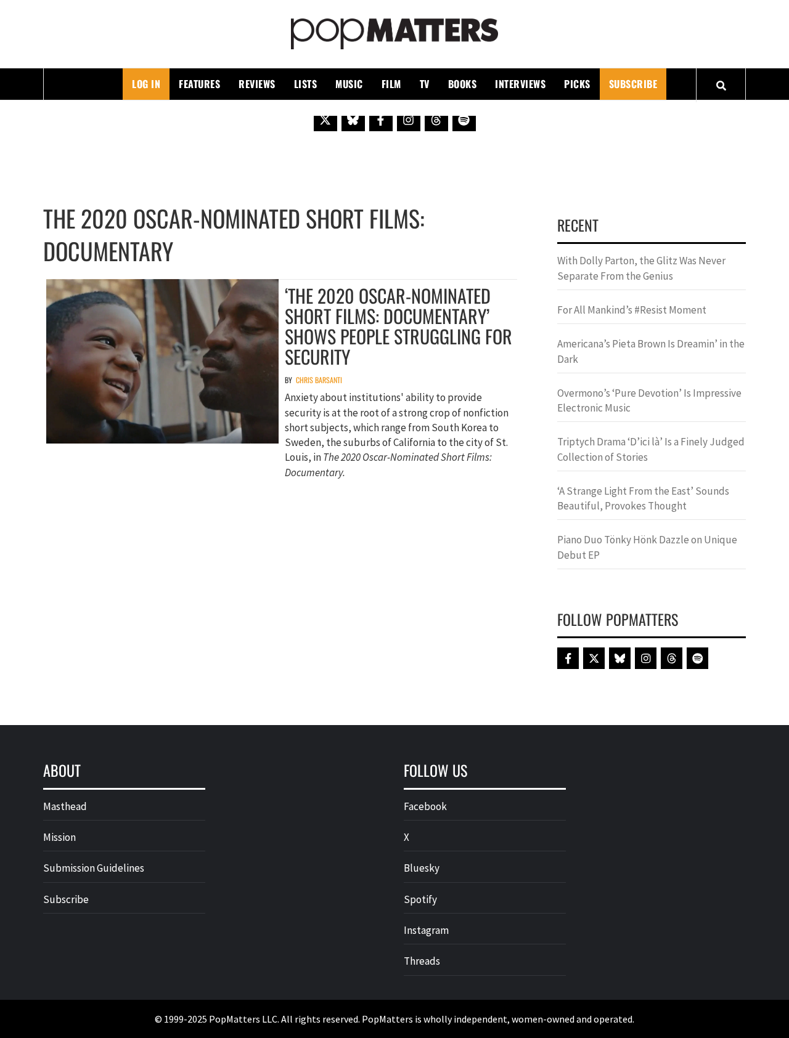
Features (199, 83)
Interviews (520, 83)
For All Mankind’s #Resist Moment (631, 310)
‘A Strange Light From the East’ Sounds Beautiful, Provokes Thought (643, 498)
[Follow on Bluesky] (353, 119)
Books (462, 83)
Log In (146, 83)
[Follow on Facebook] (381, 119)
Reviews (257, 83)
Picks (577, 83)
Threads (422, 961)
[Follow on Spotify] (464, 119)
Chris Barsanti (319, 380)
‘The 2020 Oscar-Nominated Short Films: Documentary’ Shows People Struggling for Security (398, 326)
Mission (59, 837)
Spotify (420, 899)
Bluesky (421, 868)
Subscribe (633, 83)
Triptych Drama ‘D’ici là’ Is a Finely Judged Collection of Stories (651, 449)
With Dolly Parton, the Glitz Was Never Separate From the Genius (641, 268)
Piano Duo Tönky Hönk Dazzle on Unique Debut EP (647, 547)
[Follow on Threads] (436, 119)
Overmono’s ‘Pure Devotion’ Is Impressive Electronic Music (649, 400)
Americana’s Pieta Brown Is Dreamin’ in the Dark (651, 351)
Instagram (426, 930)
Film (391, 83)
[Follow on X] (325, 119)
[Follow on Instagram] (408, 119)
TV (425, 83)
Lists (305, 83)
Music (349, 83)
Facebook (425, 806)
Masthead (65, 806)
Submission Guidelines (93, 868)
